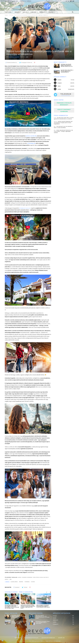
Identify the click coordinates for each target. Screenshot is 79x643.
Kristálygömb (62, 624)
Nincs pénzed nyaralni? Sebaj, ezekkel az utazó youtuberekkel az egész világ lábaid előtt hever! (28, 607)
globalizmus (14, 581)
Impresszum (18, 637)
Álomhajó (11, 15)
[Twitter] (71, 1)
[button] (72, 12)
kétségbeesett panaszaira (25, 208)
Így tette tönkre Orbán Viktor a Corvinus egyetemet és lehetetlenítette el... (67, 71)
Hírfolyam (62, 615)
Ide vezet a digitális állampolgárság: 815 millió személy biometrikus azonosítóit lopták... (42, 617)
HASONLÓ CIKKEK (11, 592)
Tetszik (72, 79)
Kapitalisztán (62, 619)
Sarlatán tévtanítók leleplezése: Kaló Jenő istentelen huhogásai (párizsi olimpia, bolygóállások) (63, 122)
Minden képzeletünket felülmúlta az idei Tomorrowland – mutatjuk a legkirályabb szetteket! (63, 131)
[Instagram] (69, 1)
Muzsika (62, 617)
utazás (33, 581)
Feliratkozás (71, 89)
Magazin (17, 12)
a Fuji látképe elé (31, 143)
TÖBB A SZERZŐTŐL (26, 592)
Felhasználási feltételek (31, 637)
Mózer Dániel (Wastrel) (14, 57)
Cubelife (62, 622)
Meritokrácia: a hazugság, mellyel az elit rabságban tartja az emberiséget (43, 622)
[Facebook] (66, 1)
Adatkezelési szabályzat (48, 637)
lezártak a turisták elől (31, 136)
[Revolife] (39, 9)
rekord (21, 581)
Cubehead (33, 12)
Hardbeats (42, 12)
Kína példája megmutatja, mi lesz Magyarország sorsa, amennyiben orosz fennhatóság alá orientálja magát (12, 607)
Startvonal (8, 12)
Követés (72, 82)
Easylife (25, 12)
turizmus (27, 581)
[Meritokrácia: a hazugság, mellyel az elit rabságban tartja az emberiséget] (32, 623)
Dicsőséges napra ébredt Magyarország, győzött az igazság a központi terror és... (67, 65)
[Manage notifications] (2, 640)
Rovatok (51, 12)
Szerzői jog (61, 637)
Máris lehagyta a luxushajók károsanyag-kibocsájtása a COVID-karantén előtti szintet (43, 606)
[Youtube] (73, 1)
